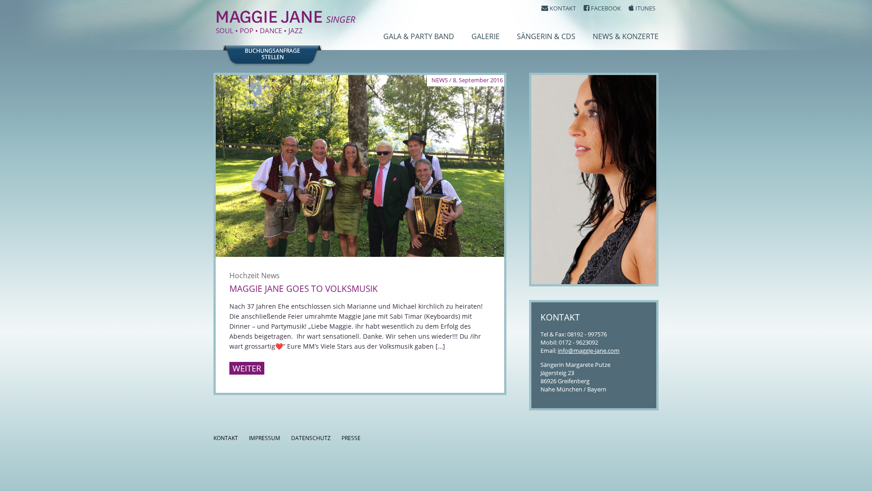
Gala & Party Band (418, 36)
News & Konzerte (626, 36)
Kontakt (225, 438)
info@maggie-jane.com (588, 350)
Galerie (485, 36)
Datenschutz (311, 438)
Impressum (264, 438)
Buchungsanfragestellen (272, 54)
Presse (351, 438)
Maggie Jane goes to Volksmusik (303, 289)
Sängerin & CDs (546, 36)
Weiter (247, 368)
